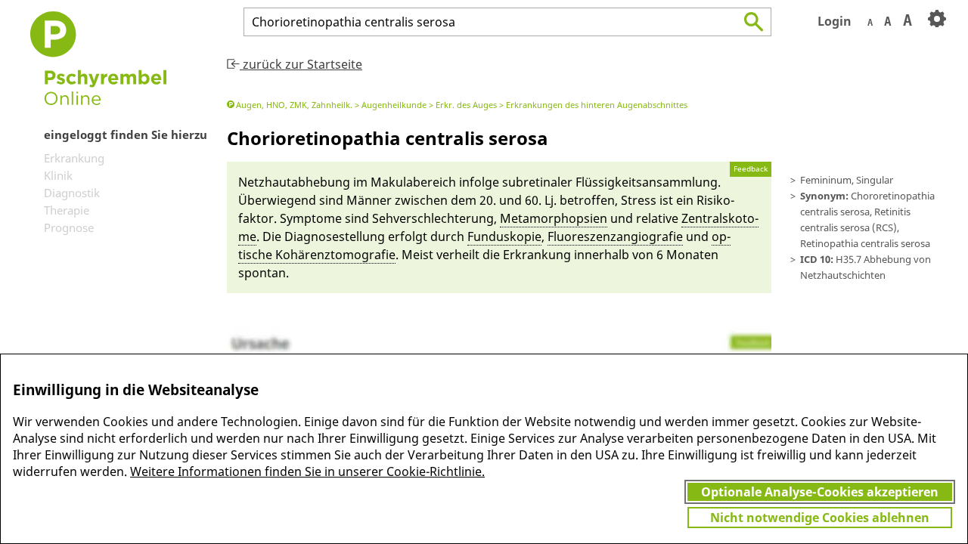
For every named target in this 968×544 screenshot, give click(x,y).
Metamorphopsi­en (553, 218)
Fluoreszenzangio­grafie (615, 236)
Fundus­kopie (504, 236)
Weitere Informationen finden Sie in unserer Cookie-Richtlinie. (307, 471)
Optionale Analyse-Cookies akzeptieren (820, 492)
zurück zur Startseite (301, 64)
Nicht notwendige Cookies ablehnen (819, 517)
